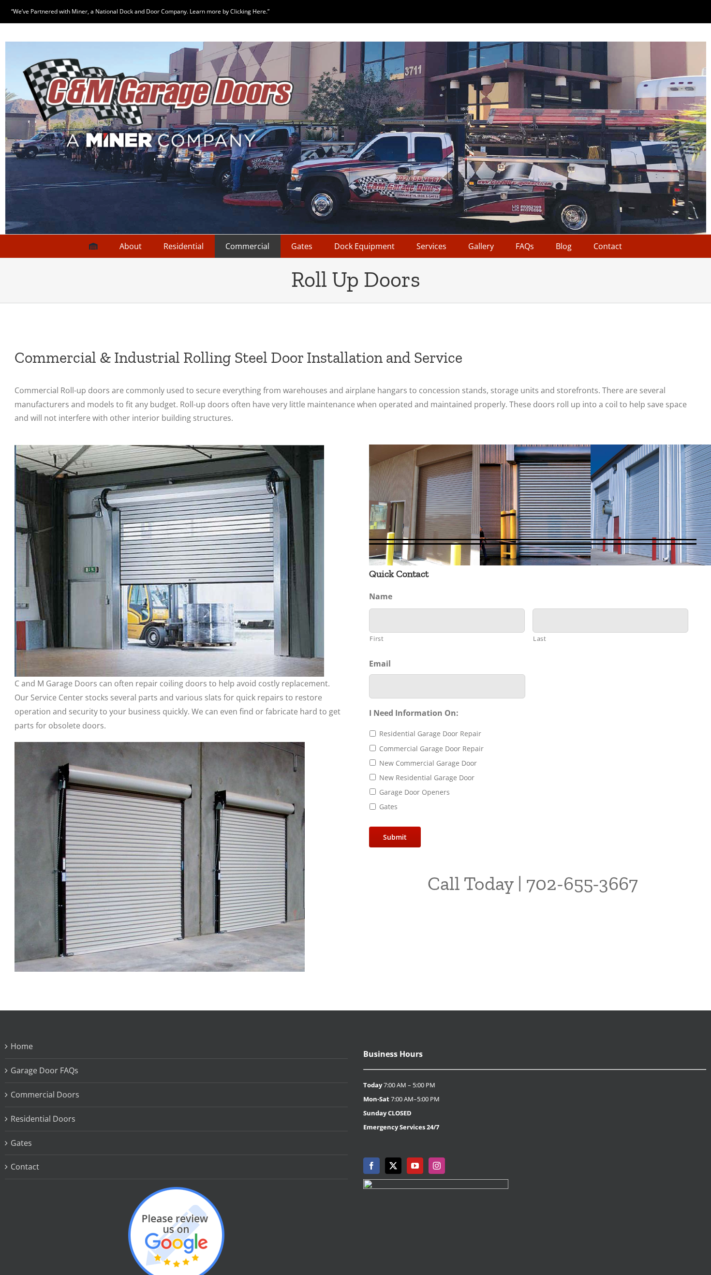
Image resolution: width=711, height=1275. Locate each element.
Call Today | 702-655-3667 (533, 883)
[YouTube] (415, 1165)
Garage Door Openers (414, 792)
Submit (395, 837)
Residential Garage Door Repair (430, 733)
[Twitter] (393, 1165)
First (377, 638)
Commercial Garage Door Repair (431, 748)
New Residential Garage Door (426, 777)
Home (22, 1046)
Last (540, 638)
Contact (25, 1166)
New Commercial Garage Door (428, 763)
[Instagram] (437, 1165)
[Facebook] (371, 1165)
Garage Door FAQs (44, 1070)
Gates (388, 806)
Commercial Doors (45, 1094)
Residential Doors (43, 1118)
